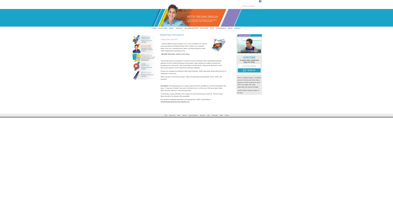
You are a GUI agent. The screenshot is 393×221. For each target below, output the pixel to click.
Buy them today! (145, 59)
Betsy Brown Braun (196, 15)
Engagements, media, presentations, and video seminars (147, 49)
